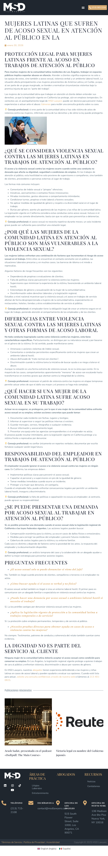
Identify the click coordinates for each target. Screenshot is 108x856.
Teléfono (17, 803)
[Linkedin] (5, 785)
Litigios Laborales (37, 787)
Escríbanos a (46, 803)
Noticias (91, 781)
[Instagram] (12, 785)
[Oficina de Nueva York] (84, 802)
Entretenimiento (40, 793)
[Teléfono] (3, 802)
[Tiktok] (20, 785)
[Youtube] (12, 790)
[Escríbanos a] (30, 802)
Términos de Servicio (11, 842)
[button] (83, 7)
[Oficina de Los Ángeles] (57, 802)
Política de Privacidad (34, 842)
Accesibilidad (52, 842)
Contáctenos (93, 786)
